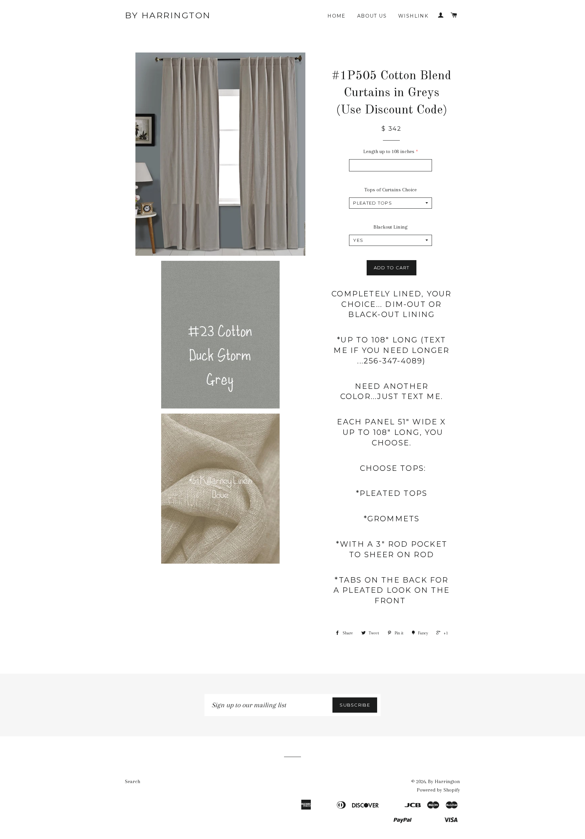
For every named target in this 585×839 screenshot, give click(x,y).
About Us (372, 16)
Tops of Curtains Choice (390, 190)
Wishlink (413, 16)
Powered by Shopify (438, 790)
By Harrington (168, 15)
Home (336, 16)
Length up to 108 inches (388, 151)
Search (132, 781)
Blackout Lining (390, 227)
